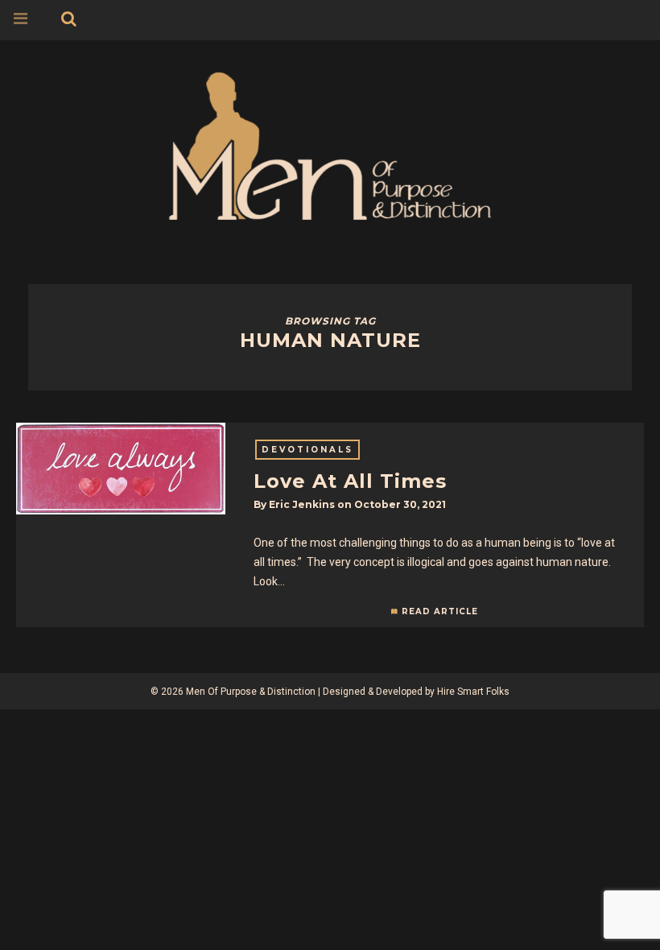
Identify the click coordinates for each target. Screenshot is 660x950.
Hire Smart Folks (473, 691)
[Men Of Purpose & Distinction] (330, 143)
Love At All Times (350, 481)
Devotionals (307, 449)
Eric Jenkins (302, 504)
